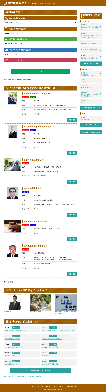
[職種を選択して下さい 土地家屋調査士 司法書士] (40, 22)
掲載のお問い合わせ (72, 386)
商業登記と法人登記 (11, 355)
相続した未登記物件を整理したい (52, 339)
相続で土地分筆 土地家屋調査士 (15, 330)
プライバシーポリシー (58, 386)
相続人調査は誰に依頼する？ (13, 347)
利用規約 (47, 386)
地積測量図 (45, 355)
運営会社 (40, 386)
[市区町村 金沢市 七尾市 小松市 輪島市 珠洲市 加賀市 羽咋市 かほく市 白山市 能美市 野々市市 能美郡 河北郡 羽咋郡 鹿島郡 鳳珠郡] (18, 54)
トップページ (32, 386)
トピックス (16, 327)
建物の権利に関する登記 (12, 339)
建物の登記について (11, 364)
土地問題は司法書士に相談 (50, 364)
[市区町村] (18, 43)
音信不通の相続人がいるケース (51, 347)
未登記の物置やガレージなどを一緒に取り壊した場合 (58, 330)
